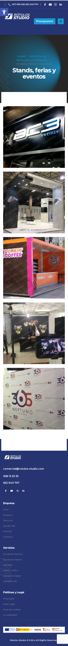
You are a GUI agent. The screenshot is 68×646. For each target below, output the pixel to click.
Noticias (7, 531)
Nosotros (7, 515)
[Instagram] (55, 4)
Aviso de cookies (12, 609)
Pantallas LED (10, 581)
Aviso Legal (9, 604)
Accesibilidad (10, 615)
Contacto (8, 537)
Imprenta (8, 565)
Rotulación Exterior (13, 554)
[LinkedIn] (60, 4)
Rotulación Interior (12, 559)
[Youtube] (50, 4)
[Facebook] (45, 4)
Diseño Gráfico (10, 570)
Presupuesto (44, 21)
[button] (4, 12)
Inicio (6, 509)
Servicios (7, 520)
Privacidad (8, 598)
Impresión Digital (12, 576)
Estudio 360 (9, 526)
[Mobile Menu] (61, 21)
